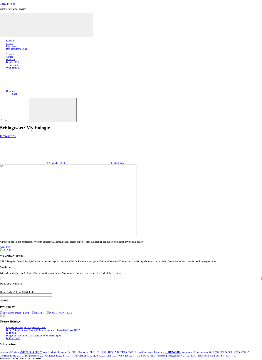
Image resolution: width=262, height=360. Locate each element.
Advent (16, 352)
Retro (188, 356)
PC (144, 355)
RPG (193, 355)
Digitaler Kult (12, 62)
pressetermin (173, 355)
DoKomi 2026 (13, 338)
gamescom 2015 (190, 352)
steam (206, 355)
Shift (14, 94)
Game (151, 352)
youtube (234, 356)
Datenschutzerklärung (16, 49)
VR (223, 356)
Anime (44, 352)
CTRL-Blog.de (7, 3)
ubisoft (219, 356)
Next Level (114, 356)
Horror (89, 356)
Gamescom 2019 (8, 355)
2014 (2, 352)
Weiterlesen (5, 247)
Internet (102, 356)
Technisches (12, 65)
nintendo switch (135, 356)
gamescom (171, 351)
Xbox (228, 356)
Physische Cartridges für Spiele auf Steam (26, 327)
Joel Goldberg (117, 163)
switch (212, 356)
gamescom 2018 (243, 351)
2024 (6, 352)
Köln (108, 356)
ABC (10, 352)
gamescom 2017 (224, 351)
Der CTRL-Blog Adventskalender (114, 351)
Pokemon (161, 356)
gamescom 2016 (206, 352)
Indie (95, 355)
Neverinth (8, 136)
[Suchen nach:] (14, 120)
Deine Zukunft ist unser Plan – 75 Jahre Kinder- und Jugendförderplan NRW (43, 330)
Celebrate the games (57, 352)
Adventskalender (31, 351)
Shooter (199, 356)
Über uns (10, 91)
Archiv (9, 43)
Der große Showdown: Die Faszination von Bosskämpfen (34, 335)
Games (9, 56)
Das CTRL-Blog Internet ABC (81, 352)
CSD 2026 (11, 333)
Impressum (11, 46)
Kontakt (10, 40)
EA (147, 352)
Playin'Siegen (151, 356)
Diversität (10, 59)
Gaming (82, 356)
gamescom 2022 (23, 356)
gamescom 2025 (71, 356)
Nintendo (124, 355)
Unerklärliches (13, 67)
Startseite (10, 54)
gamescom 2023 (37, 356)
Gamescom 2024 (54, 355)
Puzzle (183, 356)
